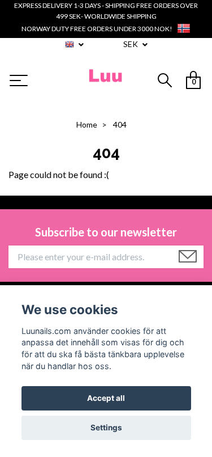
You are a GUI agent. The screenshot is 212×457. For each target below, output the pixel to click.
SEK (131, 44)
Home (86, 124)
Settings (106, 427)
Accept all (106, 398)
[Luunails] (106, 81)
